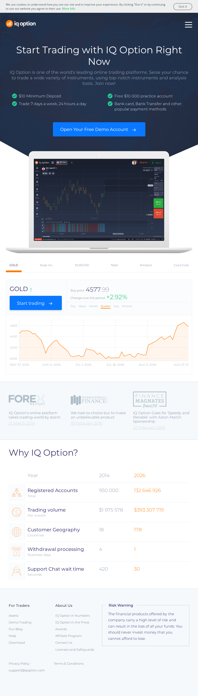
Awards (61, 629)
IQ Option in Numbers (72, 615)
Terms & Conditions (69, 663)
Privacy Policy (19, 663)
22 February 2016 (149, 427)
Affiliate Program (68, 636)
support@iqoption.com (27, 670)
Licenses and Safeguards (74, 649)
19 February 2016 (86, 423)
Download (17, 642)
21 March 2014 (22, 423)
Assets (13, 615)
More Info (68, 9)
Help (12, 636)
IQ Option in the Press (72, 622)
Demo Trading (20, 622)
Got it (183, 6)
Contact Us (63, 642)
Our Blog (16, 629)
